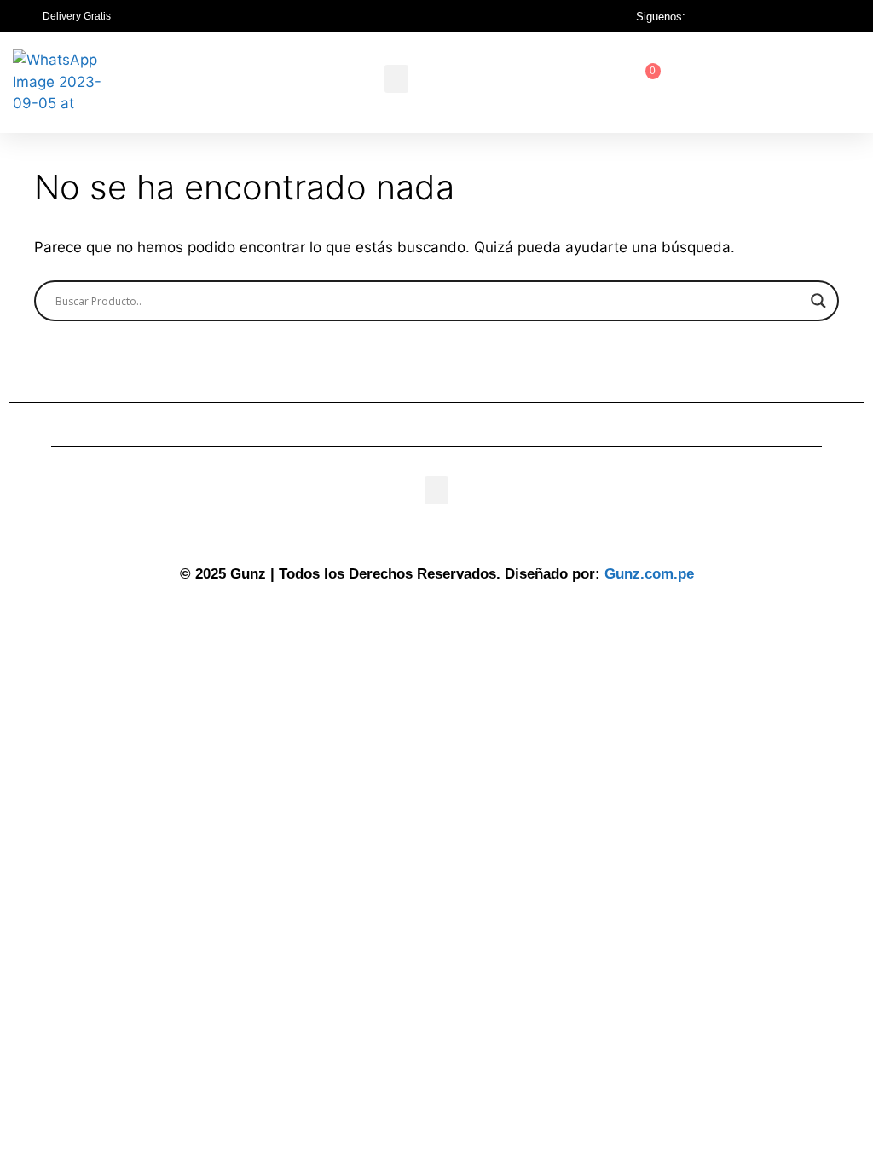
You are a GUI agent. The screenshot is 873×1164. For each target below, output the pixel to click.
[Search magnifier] (818, 301)
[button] (396, 79)
